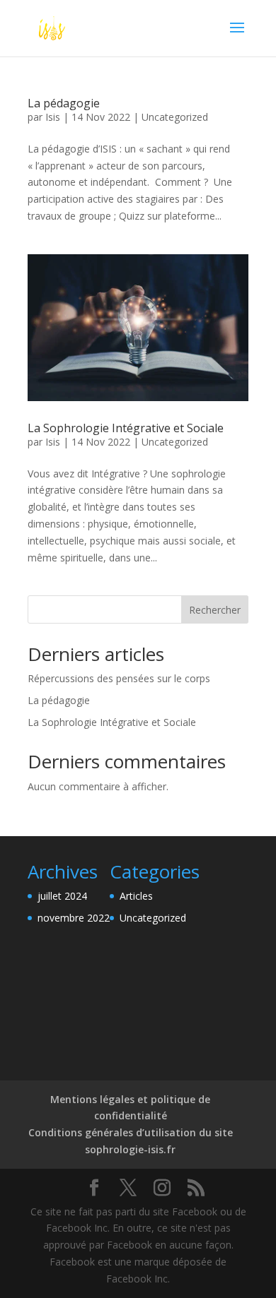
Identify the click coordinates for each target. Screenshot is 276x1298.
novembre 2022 (74, 917)
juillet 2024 (62, 896)
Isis (52, 117)
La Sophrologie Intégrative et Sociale (126, 428)
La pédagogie (64, 103)
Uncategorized (175, 117)
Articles (136, 896)
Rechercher (215, 610)
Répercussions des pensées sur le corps (119, 678)
